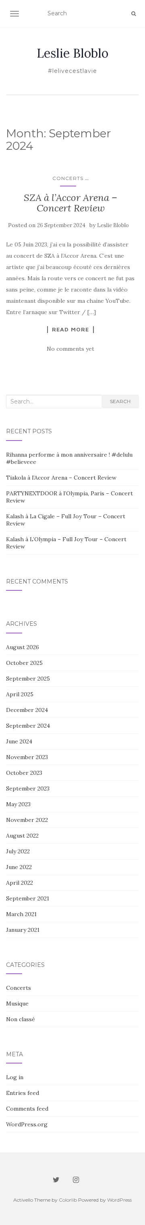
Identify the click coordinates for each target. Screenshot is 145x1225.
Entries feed (22, 1093)
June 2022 (19, 867)
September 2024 (28, 725)
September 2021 (27, 898)
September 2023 (28, 788)
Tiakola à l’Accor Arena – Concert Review (61, 477)
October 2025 (24, 662)
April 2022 (19, 882)
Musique (17, 1003)
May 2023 (18, 804)
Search (120, 401)
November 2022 (27, 820)
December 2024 (27, 710)
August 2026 (22, 647)
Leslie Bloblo (72, 53)
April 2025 (19, 694)
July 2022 (18, 851)
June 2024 (19, 741)
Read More (70, 329)
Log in (14, 1077)
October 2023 (24, 772)
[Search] (133, 14)
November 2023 (27, 757)
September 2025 (28, 678)
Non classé (20, 1019)
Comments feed (27, 1108)
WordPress (119, 1200)
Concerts (67, 178)
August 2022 (22, 835)
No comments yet (70, 348)
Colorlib (68, 1200)
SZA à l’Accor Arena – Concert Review (70, 202)
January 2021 (22, 929)
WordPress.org (27, 1124)
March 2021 (21, 914)
